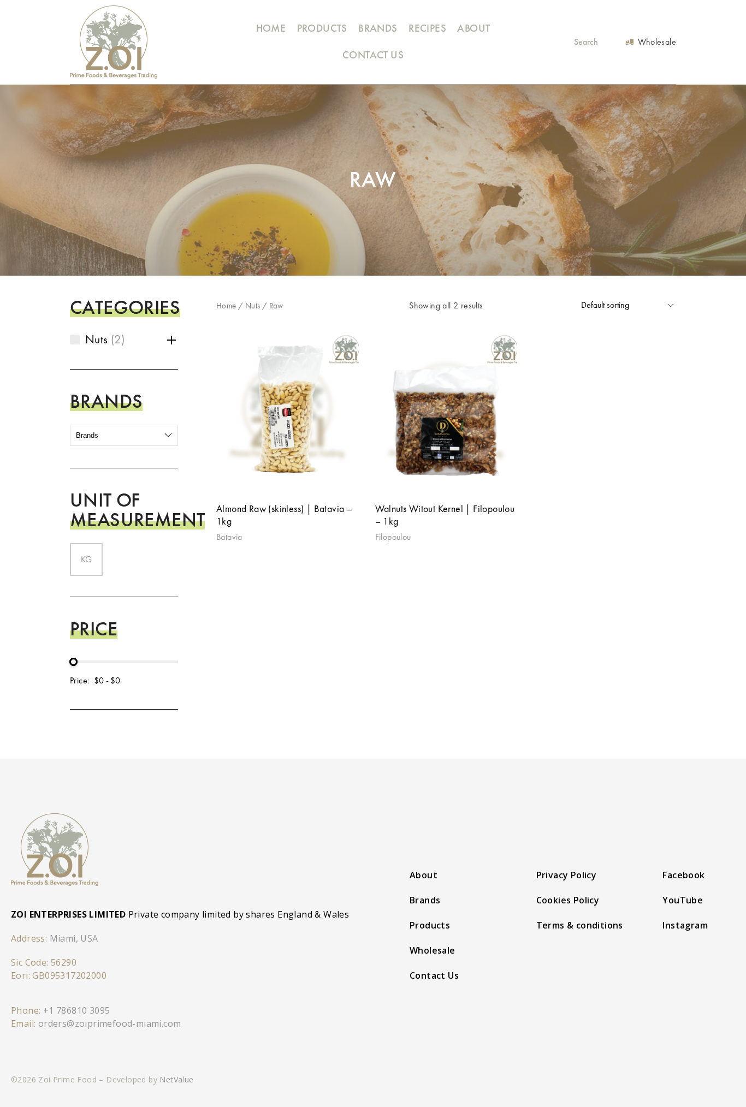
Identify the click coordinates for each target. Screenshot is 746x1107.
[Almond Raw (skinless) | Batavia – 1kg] (287, 410)
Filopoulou (393, 537)
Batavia (229, 537)
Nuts (252, 306)
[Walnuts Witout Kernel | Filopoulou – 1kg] (446, 410)
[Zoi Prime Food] (113, 42)
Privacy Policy (566, 875)
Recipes (427, 28)
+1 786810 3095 (76, 1010)
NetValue (176, 1079)
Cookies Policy (568, 900)
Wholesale (432, 950)
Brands (377, 28)
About (473, 28)
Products (322, 28)
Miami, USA (74, 938)
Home (271, 28)
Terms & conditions (579, 925)
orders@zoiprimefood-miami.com (109, 1023)
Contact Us (373, 55)
